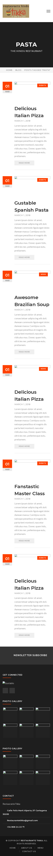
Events (42, 85)
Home (9, 70)
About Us (26, 848)
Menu (41, 848)
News (43, 274)
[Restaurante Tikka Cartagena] (16, 10)
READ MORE (24, 163)
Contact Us (29, 851)
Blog (18, 70)
